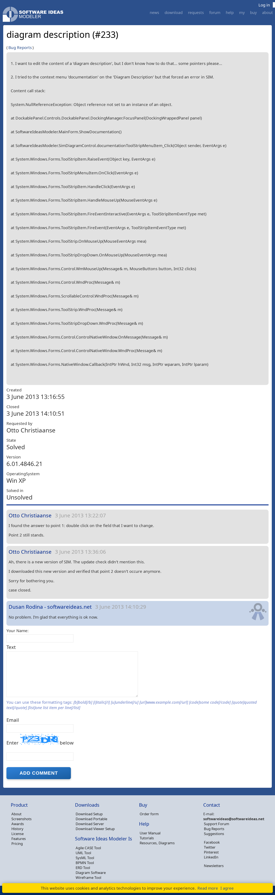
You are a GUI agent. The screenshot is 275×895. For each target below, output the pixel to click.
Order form (149, 813)
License (17, 833)
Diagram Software (91, 872)
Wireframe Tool (88, 877)
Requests (196, 12)
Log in (264, 5)
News (154, 12)
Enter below (40, 742)
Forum (214, 12)
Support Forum (216, 823)
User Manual (150, 833)
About (267, 12)
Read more (207, 888)
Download (174, 12)
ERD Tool (83, 867)
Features (18, 838)
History (17, 828)
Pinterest (211, 852)
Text (11, 647)
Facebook (212, 842)
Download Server (90, 823)
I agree (227, 888)
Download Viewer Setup (95, 828)
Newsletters (214, 865)
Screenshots (21, 818)
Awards (17, 823)
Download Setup (89, 813)
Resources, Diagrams (157, 842)
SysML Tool (85, 857)
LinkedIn (211, 857)
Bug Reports (20, 47)
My (242, 12)
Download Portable (91, 818)
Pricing (17, 843)
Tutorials (147, 837)
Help (230, 12)
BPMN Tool (85, 862)
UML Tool (83, 852)
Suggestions (214, 833)
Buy (253, 12)
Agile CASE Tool (88, 847)
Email (12, 720)
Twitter (209, 847)
